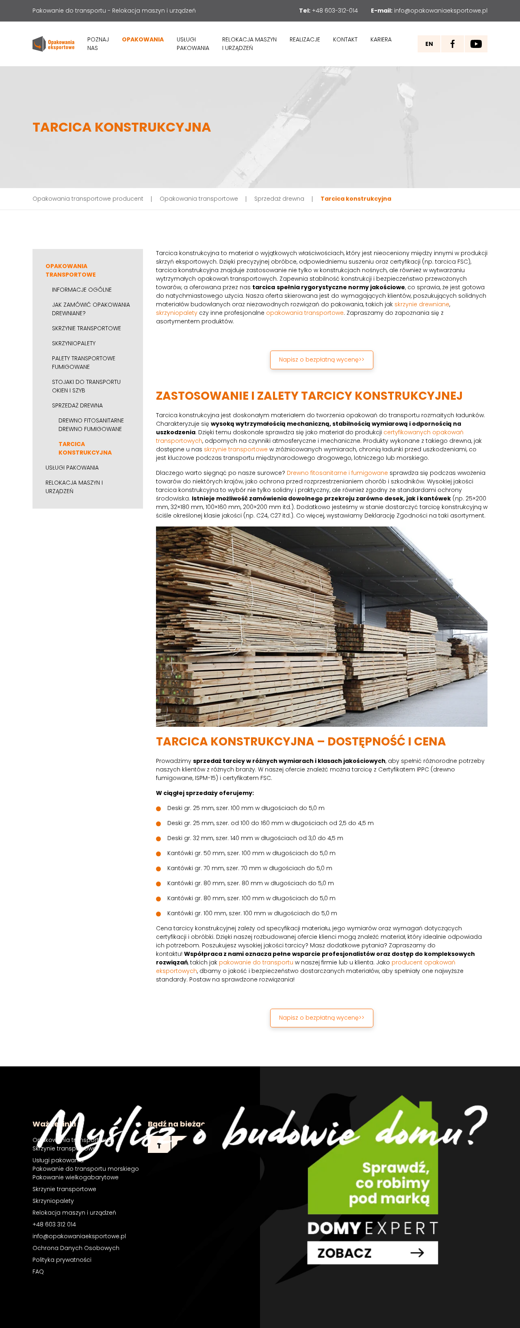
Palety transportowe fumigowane (83, 362)
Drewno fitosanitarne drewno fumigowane (91, 424)
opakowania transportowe (305, 313)
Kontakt (345, 39)
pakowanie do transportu (256, 962)
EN (429, 44)
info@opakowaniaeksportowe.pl (441, 10)
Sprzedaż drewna (77, 405)
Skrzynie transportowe (86, 328)
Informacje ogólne (82, 290)
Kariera (381, 39)
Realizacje (305, 39)
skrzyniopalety (176, 313)
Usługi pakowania (193, 43)
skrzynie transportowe (236, 449)
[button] (321, 360)
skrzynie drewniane (421, 304)
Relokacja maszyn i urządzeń (249, 43)
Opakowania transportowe (71, 270)
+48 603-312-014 (335, 10)
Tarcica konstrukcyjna (85, 448)
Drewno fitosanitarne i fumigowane (337, 473)
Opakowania (143, 39)
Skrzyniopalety (73, 343)
